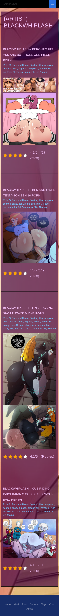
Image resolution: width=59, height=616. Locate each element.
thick (9, 72)
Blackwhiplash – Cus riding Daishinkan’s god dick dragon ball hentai (28, 494)
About (29, 608)
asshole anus (10, 68)
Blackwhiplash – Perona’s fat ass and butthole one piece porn (28, 55)
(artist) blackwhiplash (42, 65)
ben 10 (22, 203)
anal (5, 321)
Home (8, 604)
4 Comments (26, 207)
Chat (51, 604)
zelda (17, 328)
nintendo (46, 321)
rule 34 (40, 203)
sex (21, 325)
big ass (22, 68)
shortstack (30, 325)
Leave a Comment (24, 72)
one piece (33, 68)
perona (43, 68)
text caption (44, 325)
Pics (24, 604)
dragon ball (34, 508)
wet (11, 328)
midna (37, 321)
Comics (34, 604)
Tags (43, 604)
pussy (6, 325)
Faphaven (10, 3)
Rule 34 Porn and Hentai (16, 65)
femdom (45, 508)
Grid (16, 604)
